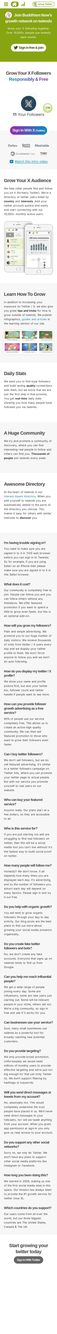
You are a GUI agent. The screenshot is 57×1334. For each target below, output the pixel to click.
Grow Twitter (45, 4)
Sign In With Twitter (28, 1259)
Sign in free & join (31, 48)
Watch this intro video (31, 162)
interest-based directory (20, 496)
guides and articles (34, 319)
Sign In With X (28, 130)
